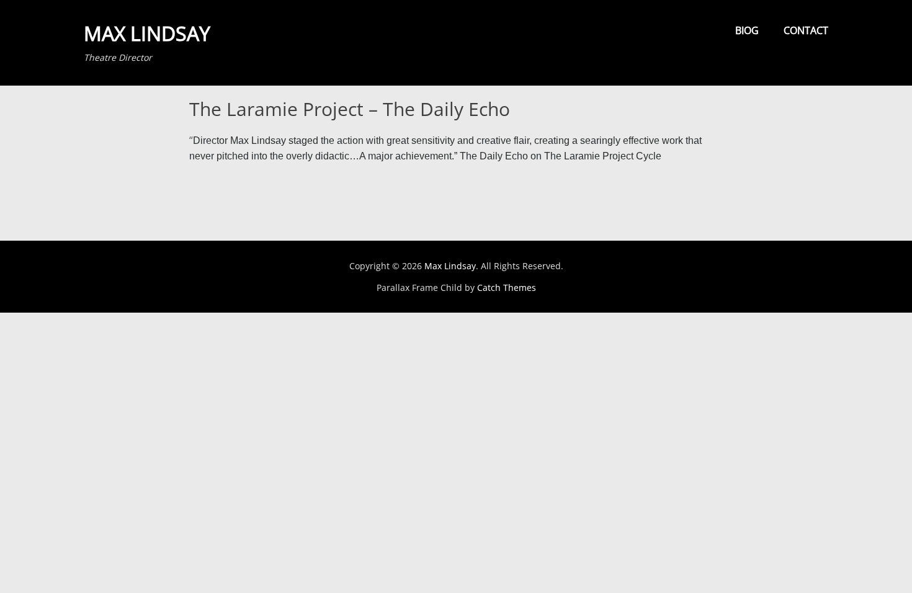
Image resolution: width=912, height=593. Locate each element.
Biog (747, 30)
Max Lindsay (147, 33)
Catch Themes (506, 287)
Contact (806, 30)
